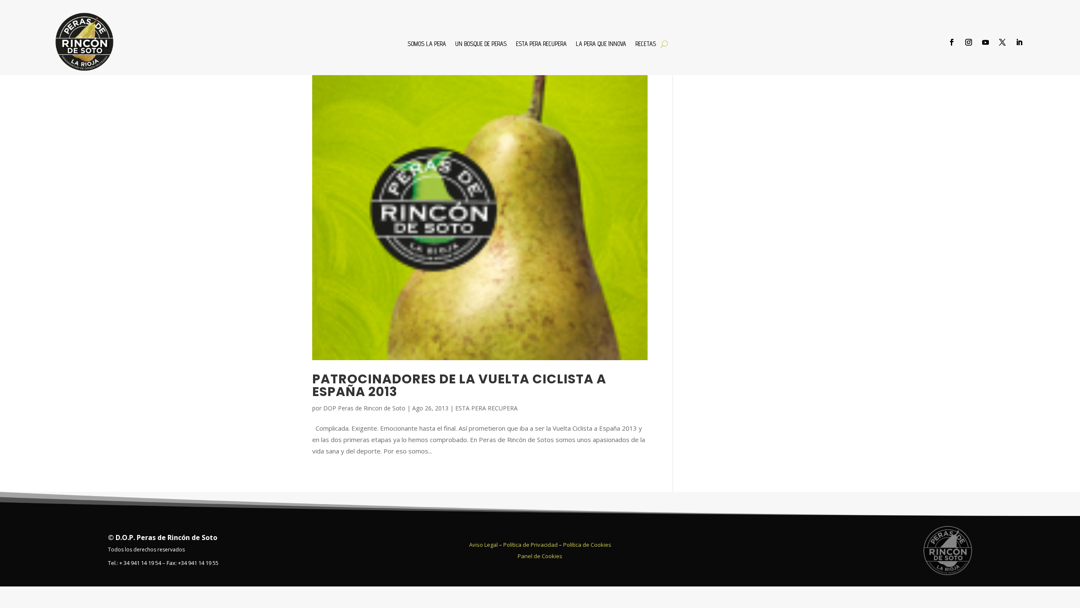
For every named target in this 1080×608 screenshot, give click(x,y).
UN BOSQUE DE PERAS (481, 44)
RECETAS (645, 44)
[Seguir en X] (1002, 42)
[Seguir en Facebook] (951, 42)
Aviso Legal (483, 544)
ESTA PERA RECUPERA (541, 44)
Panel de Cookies (540, 556)
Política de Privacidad (530, 544)
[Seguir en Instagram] (968, 42)
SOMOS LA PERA (427, 44)
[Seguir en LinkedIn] (1019, 42)
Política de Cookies (587, 544)
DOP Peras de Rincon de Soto (364, 408)
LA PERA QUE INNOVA (601, 44)
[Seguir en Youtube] (985, 42)
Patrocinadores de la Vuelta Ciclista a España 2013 (459, 385)
